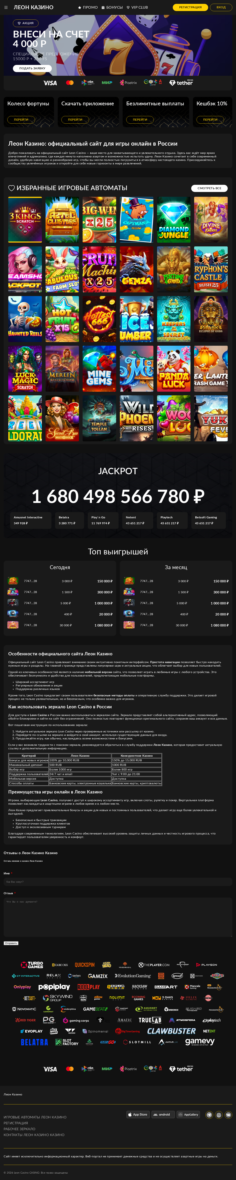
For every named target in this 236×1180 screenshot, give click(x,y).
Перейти (21, 119)
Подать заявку (32, 68)
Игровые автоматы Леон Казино (35, 1117)
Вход (221, 7)
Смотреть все (209, 188)
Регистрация (190, 7)
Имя (7, 873)
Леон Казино (34, 7)
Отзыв (8, 893)
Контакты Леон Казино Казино (34, 1135)
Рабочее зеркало (19, 1129)
